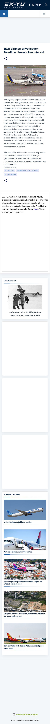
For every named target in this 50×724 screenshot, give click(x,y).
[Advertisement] (25, 30)
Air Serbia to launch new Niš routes (18, 552)
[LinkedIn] (40, 5)
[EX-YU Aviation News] (14, 5)
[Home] (4, 13)
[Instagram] (37, 5)
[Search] (46, 5)
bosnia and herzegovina (27, 170)
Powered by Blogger (27, 714)
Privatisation (10, 174)
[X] (33, 5)
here (36, 209)
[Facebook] (29, 5)
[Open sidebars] (44, 13)
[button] (5, 59)
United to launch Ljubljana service (18, 522)
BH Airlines (9, 170)
